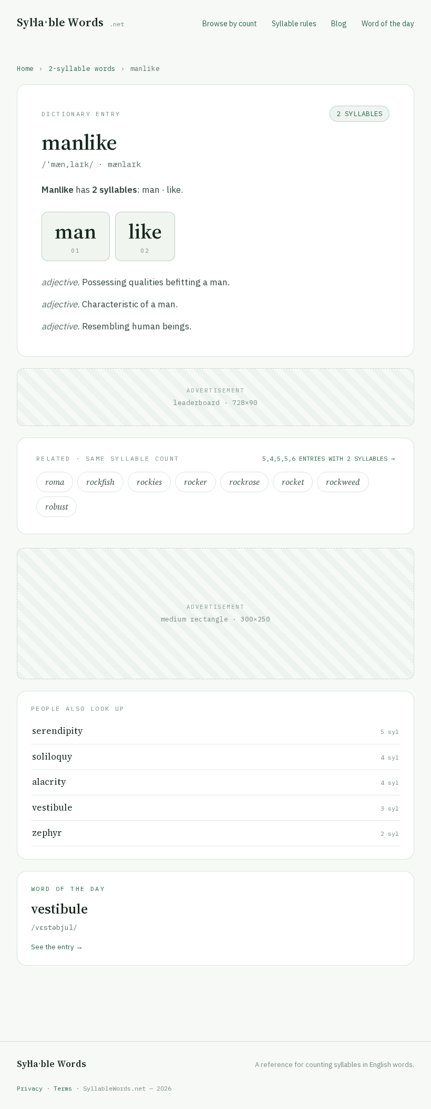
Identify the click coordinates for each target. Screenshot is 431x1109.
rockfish (100, 482)
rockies (149, 482)
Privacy (30, 1088)
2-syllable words (82, 68)
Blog (339, 23)
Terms (63, 1088)
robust (56, 506)
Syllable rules (294, 23)
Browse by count (229, 23)
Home (25, 68)
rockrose (244, 482)
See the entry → (57, 946)
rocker (195, 482)
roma (54, 482)
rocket (293, 482)
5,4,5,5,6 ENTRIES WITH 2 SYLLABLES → (328, 458)
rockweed (343, 482)
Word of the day (388, 23)
